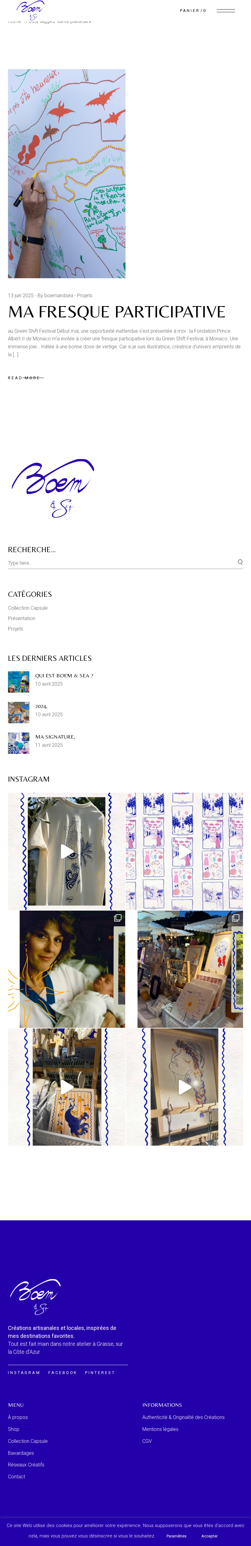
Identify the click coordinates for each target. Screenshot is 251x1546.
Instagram (24, 1372)
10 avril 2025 (49, 684)
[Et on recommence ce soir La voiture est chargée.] (184, 1087)
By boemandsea (55, 295)
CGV (147, 1441)
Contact (16, 1477)
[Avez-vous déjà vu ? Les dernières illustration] (184, 851)
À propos (18, 1417)
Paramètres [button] (176, 1536)
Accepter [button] (209, 1536)
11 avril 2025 (49, 745)
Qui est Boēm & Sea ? (64, 675)
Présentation (21, 618)
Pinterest (100, 1372)
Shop (13, 1429)
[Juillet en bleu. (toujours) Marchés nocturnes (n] (184, 969)
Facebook (62, 1372)
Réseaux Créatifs (26, 1465)
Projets (84, 295)
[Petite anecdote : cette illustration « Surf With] (66, 851)
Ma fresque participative (119, 311)
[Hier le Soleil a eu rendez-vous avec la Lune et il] (66, 969)
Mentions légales (160, 1429)
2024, (41, 706)
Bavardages (21, 1453)
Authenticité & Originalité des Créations (183, 1417)
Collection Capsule (28, 608)
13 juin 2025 (21, 295)
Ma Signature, (55, 736)
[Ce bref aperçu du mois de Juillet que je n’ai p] (66, 1087)
